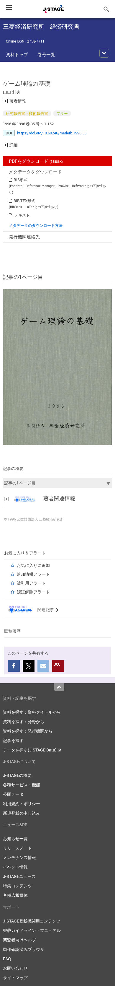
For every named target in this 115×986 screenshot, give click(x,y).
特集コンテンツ (17, 886)
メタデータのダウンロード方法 (36, 225)
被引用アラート (31, 583)
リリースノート (17, 848)
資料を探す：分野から (23, 721)
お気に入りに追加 (33, 565)
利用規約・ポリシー (21, 803)
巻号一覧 (46, 54)
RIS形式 (20, 179)
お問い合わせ (15, 968)
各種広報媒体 (15, 895)
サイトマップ (15, 977)
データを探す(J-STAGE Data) (30, 750)
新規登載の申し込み (21, 813)
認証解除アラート (33, 592)
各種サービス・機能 (21, 785)
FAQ (7, 958)
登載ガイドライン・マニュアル (32, 930)
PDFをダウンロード (36, 161)
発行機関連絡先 (24, 237)
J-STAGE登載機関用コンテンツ (31, 921)
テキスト (22, 215)
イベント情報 (15, 867)
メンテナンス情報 (19, 857)
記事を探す (13, 740)
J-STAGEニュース (19, 876)
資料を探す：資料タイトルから (32, 712)
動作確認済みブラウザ (23, 949)
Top (59, 687)
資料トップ (17, 54)
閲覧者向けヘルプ (19, 940)
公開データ (13, 794)
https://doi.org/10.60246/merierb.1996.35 (51, 133)
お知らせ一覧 (15, 838)
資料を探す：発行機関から (27, 731)
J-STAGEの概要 (17, 775)
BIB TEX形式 (24, 200)
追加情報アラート (33, 574)
